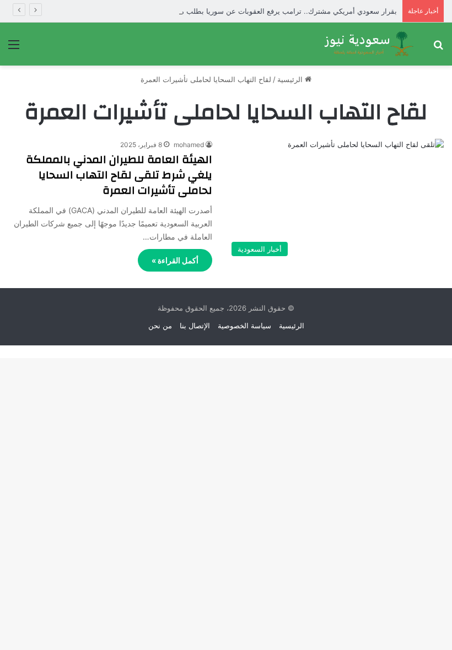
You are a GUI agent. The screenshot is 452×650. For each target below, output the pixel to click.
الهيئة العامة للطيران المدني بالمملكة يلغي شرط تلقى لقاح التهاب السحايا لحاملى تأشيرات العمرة (119, 175)
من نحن (160, 325)
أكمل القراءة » (175, 260)
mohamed (189, 144)
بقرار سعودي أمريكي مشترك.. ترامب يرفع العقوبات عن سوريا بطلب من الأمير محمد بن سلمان (251, 11)
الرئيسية (291, 79)
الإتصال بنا (195, 325)
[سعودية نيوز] (368, 44)
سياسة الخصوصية (244, 325)
